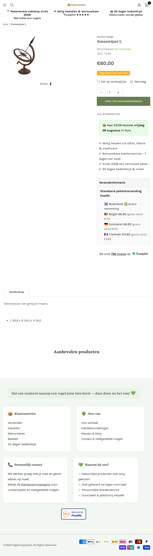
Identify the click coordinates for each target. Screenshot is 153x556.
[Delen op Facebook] (50, 84)
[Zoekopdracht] (12, 5)
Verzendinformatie (112, 182)
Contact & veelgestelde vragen (102, 439)
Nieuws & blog (91, 433)
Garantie (14, 428)
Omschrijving (16, 292)
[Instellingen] (139, 5)
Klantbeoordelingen (94, 428)
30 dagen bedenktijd (22, 444)
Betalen (13, 439)
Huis (5, 24)
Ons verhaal (89, 423)
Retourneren (16, 433)
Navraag (140, 81)
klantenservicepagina (35, 484)
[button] (146, 5)
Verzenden (15, 423)
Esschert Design (105, 37)
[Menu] (4, 5)
